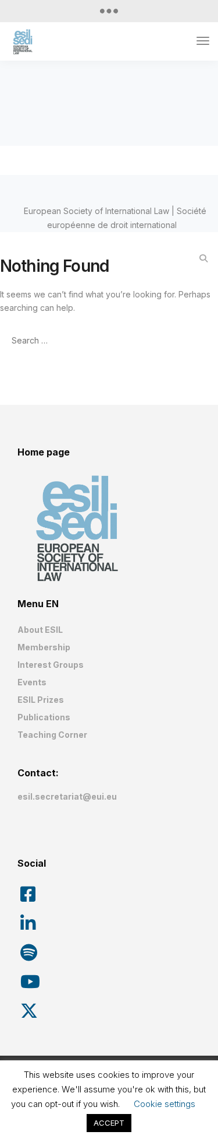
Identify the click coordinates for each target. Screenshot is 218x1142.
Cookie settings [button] (164, 1103)
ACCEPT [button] (109, 1122)
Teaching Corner (52, 735)
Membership (43, 647)
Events (32, 682)
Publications (43, 717)
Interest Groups (50, 665)
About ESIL (40, 630)
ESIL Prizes (40, 700)
